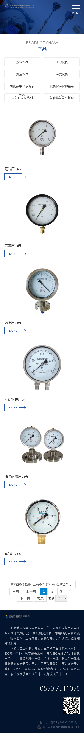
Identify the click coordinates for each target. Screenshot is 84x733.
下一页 (25, 598)
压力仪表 (62, 62)
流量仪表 (22, 74)
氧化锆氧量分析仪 (62, 98)
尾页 (40, 598)
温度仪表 (62, 74)
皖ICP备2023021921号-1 (65, 722)
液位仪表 (22, 62)
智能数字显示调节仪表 (22, 87)
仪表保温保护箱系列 (62, 87)
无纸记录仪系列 (22, 98)
